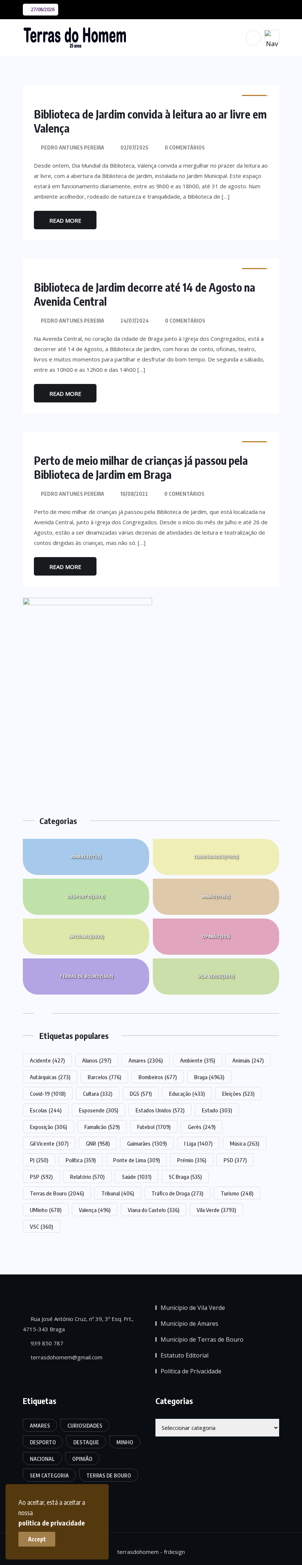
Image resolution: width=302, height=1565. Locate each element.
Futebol (154, 1126)
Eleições (238, 1093)
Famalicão (102, 1126)
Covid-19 (48, 1093)
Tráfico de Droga (177, 1193)
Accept (37, 1539)
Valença (94, 1210)
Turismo (237, 1193)
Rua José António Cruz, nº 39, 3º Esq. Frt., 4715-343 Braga (78, 1324)
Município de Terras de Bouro (202, 1339)
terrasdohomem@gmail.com (65, 1357)
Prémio (191, 1160)
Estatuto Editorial (184, 1355)
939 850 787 (46, 1343)
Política (81, 1160)
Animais (248, 1060)
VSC (41, 1226)
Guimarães (147, 1143)
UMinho (46, 1210)
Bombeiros (157, 1077)
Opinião (216, 936)
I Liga (198, 1143)
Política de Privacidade (191, 1371)
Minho (216, 896)
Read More (65, 220)
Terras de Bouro (86, 976)
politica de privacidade (51, 1522)
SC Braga (185, 1176)
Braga (209, 1077)
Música (244, 1143)
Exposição (48, 1126)
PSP (41, 1176)
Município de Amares (189, 1323)
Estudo (217, 1110)
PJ (39, 1160)
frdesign (174, 1551)
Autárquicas (50, 1077)
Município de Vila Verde (193, 1308)
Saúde (136, 1176)
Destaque (86, 1442)
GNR (98, 1143)
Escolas (46, 1110)
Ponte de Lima (136, 1160)
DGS (141, 1093)
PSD (235, 1160)
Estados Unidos (160, 1110)
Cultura (97, 1093)
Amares (86, 856)
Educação (187, 1093)
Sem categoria (49, 1475)
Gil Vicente (49, 1143)
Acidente (47, 1060)
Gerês (201, 1126)
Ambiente (197, 1060)
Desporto (86, 896)
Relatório (87, 1176)
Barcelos (104, 1077)
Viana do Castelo (153, 1210)
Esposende (98, 1110)
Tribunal (117, 1193)
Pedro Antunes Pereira (72, 147)
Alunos (96, 1060)
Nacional (86, 936)
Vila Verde (216, 976)
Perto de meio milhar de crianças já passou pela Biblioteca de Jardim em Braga (141, 467)
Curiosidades (216, 856)
